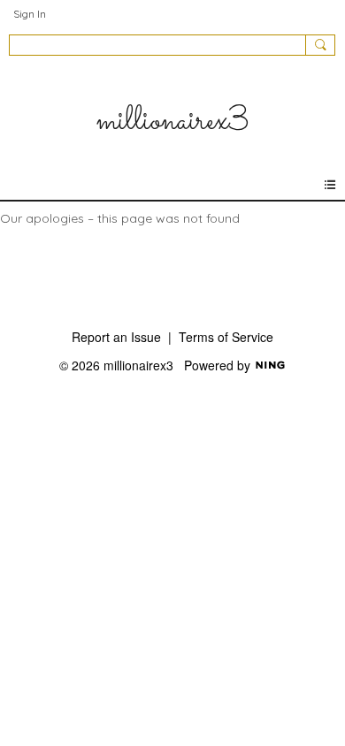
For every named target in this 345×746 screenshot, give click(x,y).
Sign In (29, 13)
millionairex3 (172, 121)
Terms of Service (226, 337)
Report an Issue (116, 337)
